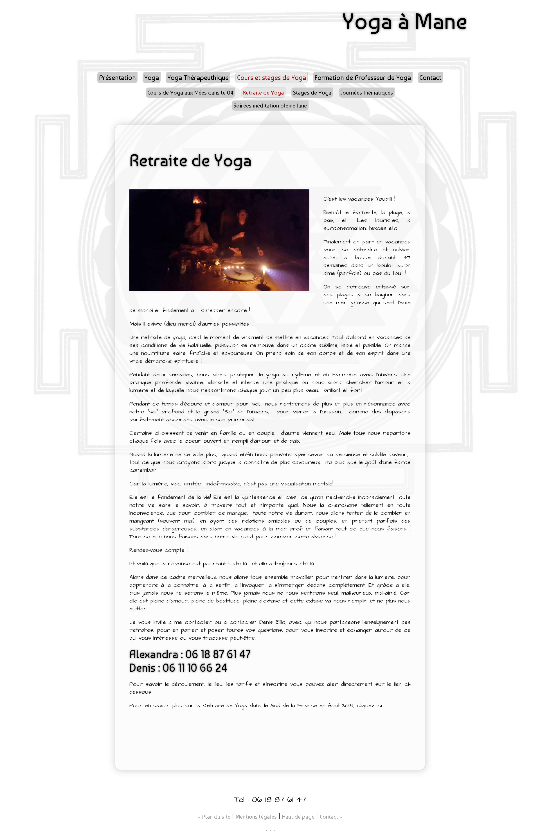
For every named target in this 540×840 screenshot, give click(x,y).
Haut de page (298, 816)
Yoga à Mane (404, 21)
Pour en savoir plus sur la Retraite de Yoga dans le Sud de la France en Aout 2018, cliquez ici (255, 705)
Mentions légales (256, 816)
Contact (329, 816)
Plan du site (216, 816)
